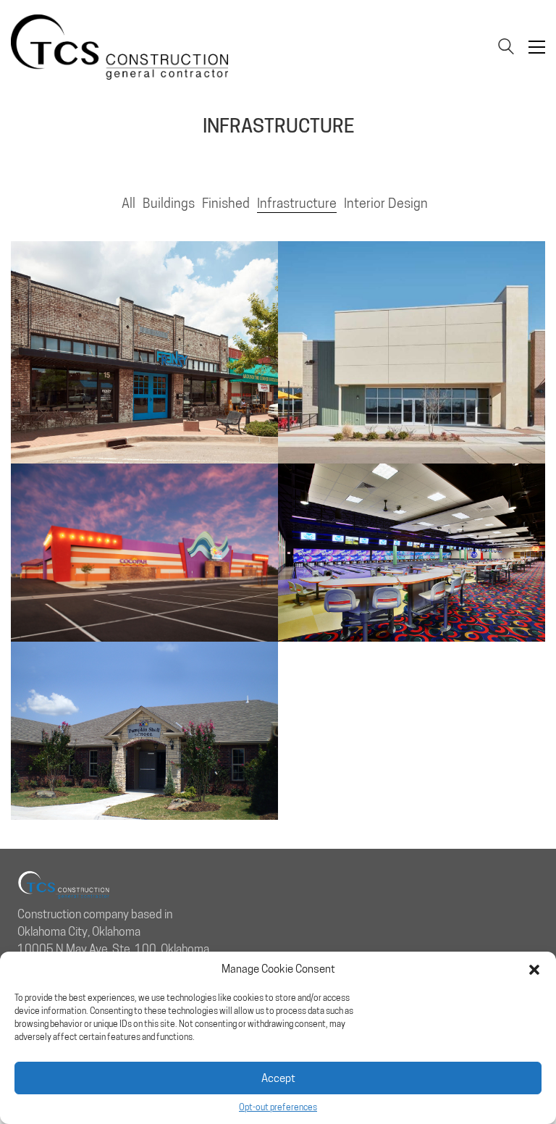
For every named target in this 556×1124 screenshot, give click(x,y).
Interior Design (386, 203)
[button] (534, 969)
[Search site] (506, 48)
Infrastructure (297, 203)
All (128, 203)
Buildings (169, 203)
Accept (278, 1078)
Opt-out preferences (278, 1107)
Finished (226, 203)
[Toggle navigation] (536, 47)
